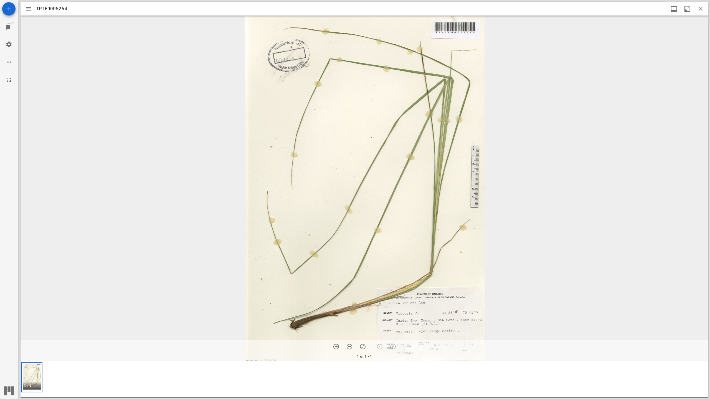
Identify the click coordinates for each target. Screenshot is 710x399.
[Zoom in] (336, 346)
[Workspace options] (9, 62)
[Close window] (700, 9)
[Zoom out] (349, 346)
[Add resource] (9, 9)
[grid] (364, 379)
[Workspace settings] (9, 44)
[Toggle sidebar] (28, 9)
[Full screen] (9, 79)
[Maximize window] (687, 9)
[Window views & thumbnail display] (674, 9)
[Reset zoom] (362, 346)
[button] (32, 377)
